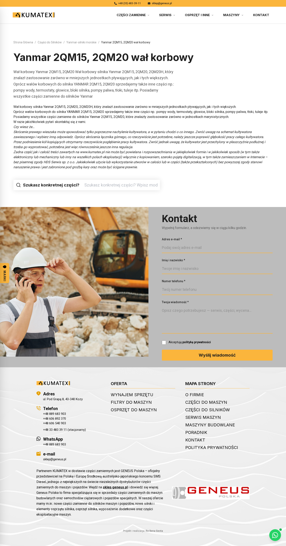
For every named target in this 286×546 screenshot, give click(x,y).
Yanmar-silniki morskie (81, 42)
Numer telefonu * (173, 281)
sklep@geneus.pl (162, 3)
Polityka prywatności (211, 447)
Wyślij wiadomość (217, 355)
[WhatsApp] (275, 535)
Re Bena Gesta (154, 530)
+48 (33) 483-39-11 (129, 3)
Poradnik (196, 432)
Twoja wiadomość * (175, 302)
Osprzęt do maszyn (134, 409)
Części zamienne (131, 15)
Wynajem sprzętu (132, 394)
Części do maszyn (206, 402)
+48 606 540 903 (54, 423)
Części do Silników (50, 42)
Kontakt (261, 15)
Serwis (165, 15)
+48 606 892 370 (54, 418)
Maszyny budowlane (210, 424)
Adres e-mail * (172, 239)
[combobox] (121, 185)
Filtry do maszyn (131, 402)
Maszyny (231, 15)
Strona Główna (23, 42)
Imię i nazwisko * (173, 260)
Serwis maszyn (203, 417)
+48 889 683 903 (54, 414)
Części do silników (207, 409)
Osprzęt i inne (197, 15)
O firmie (194, 394)
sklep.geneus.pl (115, 487)
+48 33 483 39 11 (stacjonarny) (64, 430)
